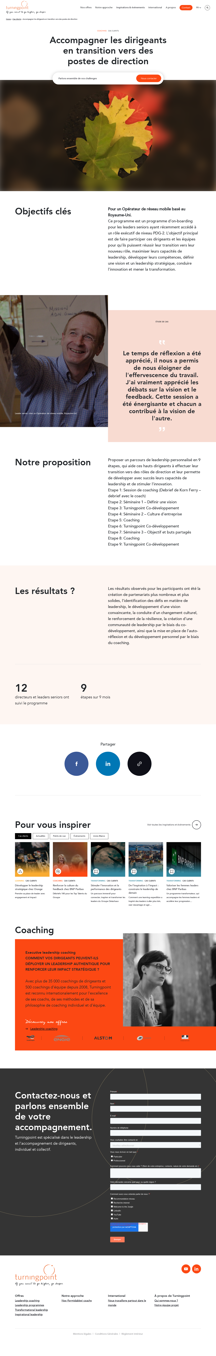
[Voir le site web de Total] (33, 1038)
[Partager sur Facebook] (76, 764)
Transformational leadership (31, 1310)
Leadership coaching (27, 1301)
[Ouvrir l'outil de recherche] (207, 7)
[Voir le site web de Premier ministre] (184, 1038)
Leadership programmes (29, 1305)
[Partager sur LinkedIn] (108, 764)
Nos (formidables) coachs (77, 1301)
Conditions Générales (106, 1334)
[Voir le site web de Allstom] (102, 1038)
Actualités (40, 836)
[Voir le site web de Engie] (61, 1038)
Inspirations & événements (130, 7)
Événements (79, 836)
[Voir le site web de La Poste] (143, 1038)
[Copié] (139, 764)
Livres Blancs (99, 836)
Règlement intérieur (132, 1334)
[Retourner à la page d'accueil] (17, 5)
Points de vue (59, 836)
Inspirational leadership (29, 1314)
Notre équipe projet (166, 1305)
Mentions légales (82, 1334)
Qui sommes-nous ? (166, 1301)
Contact (186, 7)
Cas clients (23, 836)
